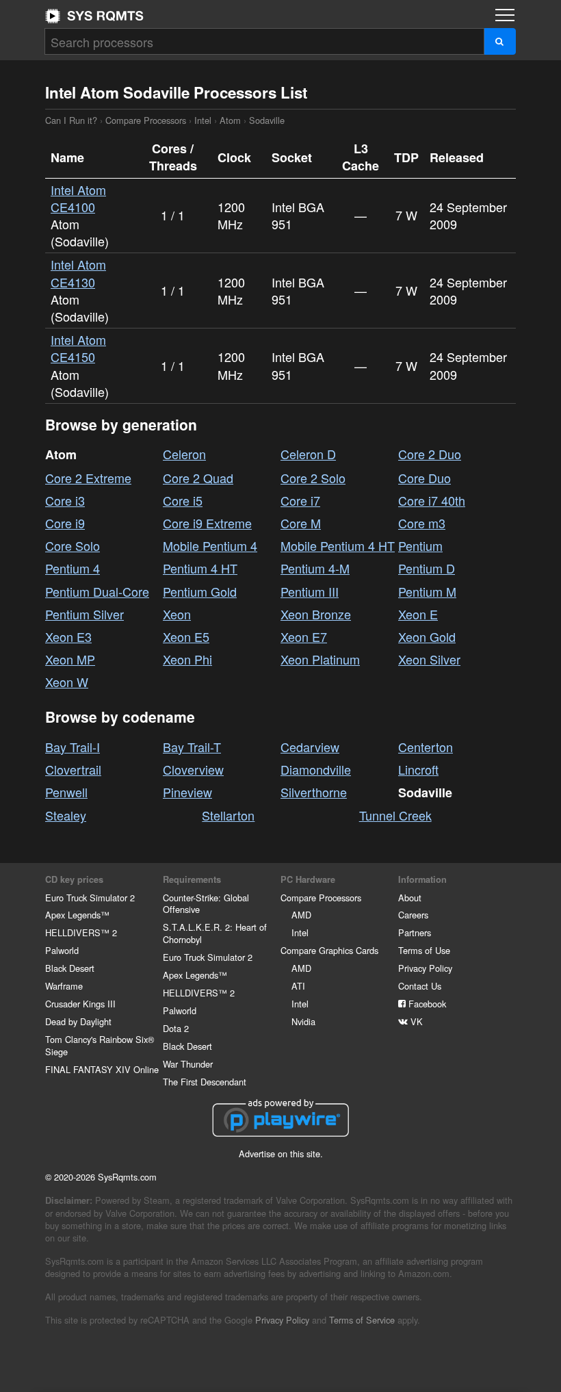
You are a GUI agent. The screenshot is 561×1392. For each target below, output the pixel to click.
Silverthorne (313, 792)
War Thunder (188, 1063)
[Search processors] (500, 41)
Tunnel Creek (395, 815)
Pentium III (309, 591)
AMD (301, 914)
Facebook (426, 1003)
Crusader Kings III (80, 1003)
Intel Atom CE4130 (78, 272)
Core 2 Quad (198, 478)
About (409, 897)
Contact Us (419, 985)
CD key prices (74, 879)
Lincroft (418, 769)
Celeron (184, 454)
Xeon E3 (68, 636)
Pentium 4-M (315, 568)
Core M (300, 523)
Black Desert (69, 968)
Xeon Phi (187, 659)
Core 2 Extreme (88, 478)
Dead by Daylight (78, 1021)
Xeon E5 (186, 636)
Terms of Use (424, 950)
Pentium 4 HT (200, 568)
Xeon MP (70, 659)
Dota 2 (176, 1028)
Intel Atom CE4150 (78, 348)
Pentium (420, 545)
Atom (230, 120)
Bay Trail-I (72, 747)
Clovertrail (73, 769)
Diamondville (315, 769)
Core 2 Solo (312, 478)
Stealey (65, 815)
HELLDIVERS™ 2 (81, 932)
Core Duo (424, 478)
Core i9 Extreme (207, 523)
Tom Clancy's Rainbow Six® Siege (99, 1045)
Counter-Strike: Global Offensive (206, 903)
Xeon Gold (427, 636)
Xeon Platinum (320, 659)
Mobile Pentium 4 (210, 545)
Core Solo (72, 545)
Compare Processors (145, 120)
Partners (414, 932)
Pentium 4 (72, 568)
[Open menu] (505, 15)
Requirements (192, 879)
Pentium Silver (84, 614)
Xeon (177, 614)
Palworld (62, 950)
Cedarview (309, 747)
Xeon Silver (429, 659)
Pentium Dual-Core (97, 591)
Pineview (187, 792)
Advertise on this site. (281, 1153)
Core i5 (183, 500)
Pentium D (426, 568)
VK (415, 1021)
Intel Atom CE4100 (78, 198)
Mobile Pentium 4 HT (337, 545)
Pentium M (427, 591)
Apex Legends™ (77, 914)
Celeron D (308, 454)
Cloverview (193, 769)
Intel (202, 120)
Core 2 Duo (429, 454)
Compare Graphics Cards (329, 950)
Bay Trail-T (192, 747)
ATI (298, 985)
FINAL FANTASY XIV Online (102, 1069)
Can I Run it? (94, 15)
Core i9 (65, 523)
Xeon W (66, 682)
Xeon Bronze (315, 614)
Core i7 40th (431, 500)
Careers (413, 914)
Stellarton (228, 815)
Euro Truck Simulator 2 (90, 897)
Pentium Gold (200, 591)
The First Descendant (204, 1081)
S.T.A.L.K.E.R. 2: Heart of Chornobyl (215, 933)
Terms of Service (362, 1319)
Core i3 (65, 500)
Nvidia (303, 1021)
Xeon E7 (303, 636)
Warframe (64, 985)
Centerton (425, 747)
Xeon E (418, 614)
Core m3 (421, 523)
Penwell (66, 792)
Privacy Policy (425, 968)
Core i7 (300, 500)
